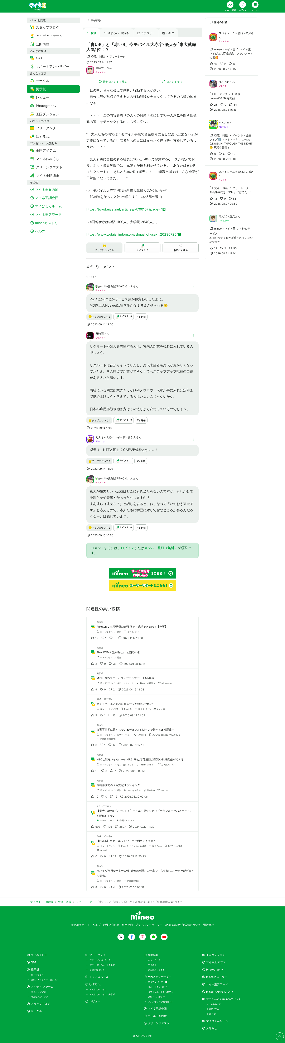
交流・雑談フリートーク (108, 56)
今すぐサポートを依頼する (160, 992)
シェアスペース (98, 976)
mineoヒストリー (216, 976)
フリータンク (97, 955)
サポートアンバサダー (158, 987)
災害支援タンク (97, 970)
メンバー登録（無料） (161, 548)
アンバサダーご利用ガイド (160, 1001)
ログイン (127, 548)
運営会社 (208, 924)
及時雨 (100, 333)
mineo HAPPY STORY (219, 991)
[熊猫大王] (90, 70)
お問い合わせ (111, 924)
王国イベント (213, 1014)
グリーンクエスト (158, 1023)
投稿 (93, 33)
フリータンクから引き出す (102, 965)
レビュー (94, 1001)
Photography (214, 969)
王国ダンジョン (215, 955)
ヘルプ (170, 33)
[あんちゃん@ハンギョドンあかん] (90, 439)
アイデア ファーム (42, 986)
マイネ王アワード (217, 984)
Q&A (34, 962)
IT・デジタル (37, 974)
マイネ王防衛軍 (215, 962)
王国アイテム (213, 1009)
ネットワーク (154, 960)
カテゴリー (148, 33)
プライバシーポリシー (148, 924)
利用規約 (127, 924)
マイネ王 (152, 965)
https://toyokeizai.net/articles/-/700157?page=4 (124, 209)
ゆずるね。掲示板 (119, 33)
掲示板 (96, 20)
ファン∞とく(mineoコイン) (223, 999)
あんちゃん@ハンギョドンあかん (116, 437)
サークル (36, 1011)
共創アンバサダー (156, 996)
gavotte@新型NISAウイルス (115, 286)
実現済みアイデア (39, 997)
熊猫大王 (101, 68)
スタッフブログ (40, 1003)
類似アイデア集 (38, 992)
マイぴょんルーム (217, 1021)
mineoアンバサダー (160, 976)
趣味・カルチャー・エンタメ (44, 979)
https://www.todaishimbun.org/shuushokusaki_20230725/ (132, 234)
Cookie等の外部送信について (183, 924)
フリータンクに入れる (100, 960)
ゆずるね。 (96, 984)
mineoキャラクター (157, 970)
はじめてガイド (80, 924)
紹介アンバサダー (156, 982)
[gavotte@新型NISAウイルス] (90, 290)
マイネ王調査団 (157, 1008)
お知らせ (211, 1028)
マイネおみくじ (214, 1004)
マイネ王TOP (39, 955)
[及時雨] (90, 335)
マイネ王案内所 (157, 1016)
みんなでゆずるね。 (99, 989)
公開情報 (153, 955)
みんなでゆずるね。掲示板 (102, 994)
